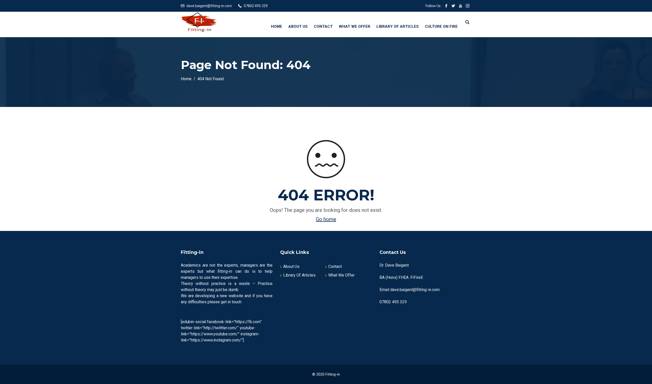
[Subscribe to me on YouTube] (460, 6)
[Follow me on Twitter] (453, 6)
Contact (323, 26)
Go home (326, 219)
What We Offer (354, 26)
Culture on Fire (441, 26)
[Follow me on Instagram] (467, 6)
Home (276, 26)
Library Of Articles (397, 26)
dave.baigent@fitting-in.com (209, 6)
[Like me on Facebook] (446, 6)
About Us (298, 26)
